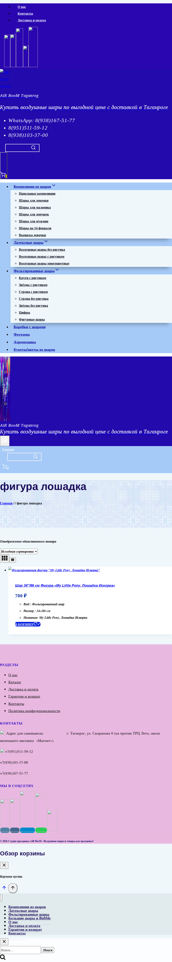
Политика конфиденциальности (34, 710)
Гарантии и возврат (24, 696)
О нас (22, 6)
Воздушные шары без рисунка (42, 249)
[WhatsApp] (19, 66)
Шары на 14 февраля (35, 228)
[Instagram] (7, 66)
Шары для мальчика (35, 207)
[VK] (13, 66)
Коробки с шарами (30, 326)
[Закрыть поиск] (4, 941)
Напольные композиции (37, 193)
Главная (8, 449)
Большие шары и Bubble (29, 918)
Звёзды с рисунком (33, 284)
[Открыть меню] (4, 441)
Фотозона (22, 334)
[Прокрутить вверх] (4, 888)
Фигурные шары (32, 319)
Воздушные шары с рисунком (41, 256)
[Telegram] (33, 66)
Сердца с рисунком (33, 291)
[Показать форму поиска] (22, 148)
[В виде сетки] (4, 559)
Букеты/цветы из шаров (34, 349)
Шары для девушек (34, 214)
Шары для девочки (33, 200)
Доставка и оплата (32, 20)
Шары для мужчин (33, 221)
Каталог (14, 681)
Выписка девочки (32, 234)
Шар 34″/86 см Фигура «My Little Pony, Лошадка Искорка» (65, 585)
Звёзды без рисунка (33, 305)
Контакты (25, 13)
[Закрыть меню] (1, 897)
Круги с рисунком (32, 277)
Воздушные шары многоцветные (44, 263)
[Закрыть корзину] (4, 865)
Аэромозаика (25, 342)
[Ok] (26, 66)
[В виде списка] (12, 560)
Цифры (24, 312)
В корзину (24, 624)
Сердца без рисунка (33, 298)
